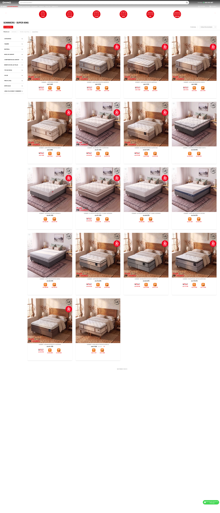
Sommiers (14, 31)
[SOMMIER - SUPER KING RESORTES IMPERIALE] (146, 58)
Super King (24, 31)
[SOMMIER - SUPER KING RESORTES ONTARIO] (194, 189)
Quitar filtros (35, 31)
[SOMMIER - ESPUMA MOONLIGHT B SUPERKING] (50, 320)
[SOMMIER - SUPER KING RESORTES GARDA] (50, 255)
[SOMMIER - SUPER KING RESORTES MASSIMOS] (98, 58)
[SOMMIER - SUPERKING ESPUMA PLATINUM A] (50, 189)
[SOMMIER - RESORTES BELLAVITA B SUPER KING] (194, 255)
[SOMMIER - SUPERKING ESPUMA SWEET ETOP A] (194, 124)
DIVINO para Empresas (24, 6)
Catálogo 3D (55, 6)
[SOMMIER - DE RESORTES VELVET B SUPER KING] (146, 255)
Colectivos (41, 6)
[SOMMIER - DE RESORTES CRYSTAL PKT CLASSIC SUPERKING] (146, 189)
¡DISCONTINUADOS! (12, 6)
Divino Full (47, 6)
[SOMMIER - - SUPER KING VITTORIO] (50, 58)
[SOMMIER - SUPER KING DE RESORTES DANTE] (50, 124)
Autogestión (34, 6)
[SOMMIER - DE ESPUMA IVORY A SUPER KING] (98, 124)
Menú (4, 6)
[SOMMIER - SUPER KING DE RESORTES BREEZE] (98, 320)
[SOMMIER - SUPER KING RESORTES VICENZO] (194, 58)
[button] (187, 2)
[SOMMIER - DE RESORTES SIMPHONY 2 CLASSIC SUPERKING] (98, 189)
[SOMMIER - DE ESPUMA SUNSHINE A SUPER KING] (146, 124)
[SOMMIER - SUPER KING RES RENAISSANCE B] (98, 255)
